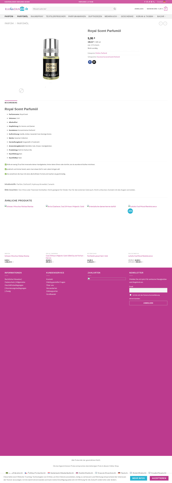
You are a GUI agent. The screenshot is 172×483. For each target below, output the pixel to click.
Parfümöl (22, 16)
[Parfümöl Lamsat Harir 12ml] (106, 228)
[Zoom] (21, 90)
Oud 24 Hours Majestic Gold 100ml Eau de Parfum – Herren (65, 257)
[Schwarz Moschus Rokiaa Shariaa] (24, 228)
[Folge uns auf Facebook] (145, 2)
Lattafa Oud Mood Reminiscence (140, 256)
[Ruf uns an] (154, 2)
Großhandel (51, 294)
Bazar (160, 16)
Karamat (100, 57)
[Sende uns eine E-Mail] (151, 2)
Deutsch (160, 2)
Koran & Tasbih (144, 16)
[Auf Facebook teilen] (90, 62)
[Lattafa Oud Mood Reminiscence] (147, 228)
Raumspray (37, 16)
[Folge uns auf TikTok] (149, 2)
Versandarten (51, 288)
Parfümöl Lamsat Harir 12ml (97, 256)
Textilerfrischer (56, 16)
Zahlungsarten (52, 291)
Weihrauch (111, 16)
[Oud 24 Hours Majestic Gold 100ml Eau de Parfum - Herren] (65, 228)
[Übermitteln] (115, 9)
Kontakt (49, 279)
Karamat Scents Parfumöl (111, 57)
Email (131, 286)
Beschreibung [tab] (11, 103)
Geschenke (127, 16)
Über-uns (50, 285)
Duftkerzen (95, 16)
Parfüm (9, 16)
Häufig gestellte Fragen (55, 282)
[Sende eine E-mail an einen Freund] (94, 62)
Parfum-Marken (77, 16)
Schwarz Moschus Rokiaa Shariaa (17, 256)
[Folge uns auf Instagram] (147, 2)
